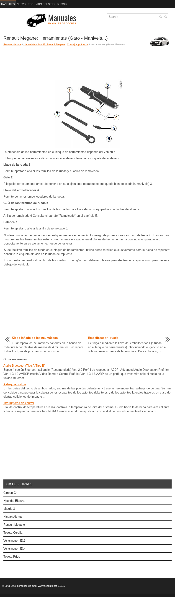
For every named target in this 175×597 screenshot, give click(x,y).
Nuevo (21, 4)
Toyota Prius (11, 556)
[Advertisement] (67, 62)
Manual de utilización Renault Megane (44, 44)
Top (30, 4)
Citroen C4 (10, 492)
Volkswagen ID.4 (14, 548)
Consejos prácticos (77, 44)
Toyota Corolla (12, 532)
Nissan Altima (12, 516)
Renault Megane (12, 44)
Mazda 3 (9, 508)
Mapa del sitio (45, 4)
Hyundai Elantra (13, 500)
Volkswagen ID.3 (14, 540)
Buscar (62, 4)
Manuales (8, 4)
